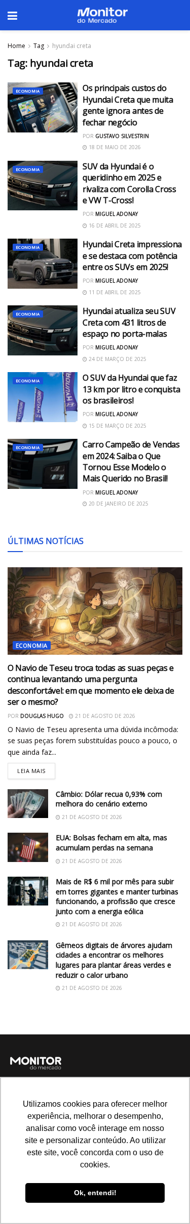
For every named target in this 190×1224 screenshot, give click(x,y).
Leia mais (36, 769)
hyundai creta (71, 45)
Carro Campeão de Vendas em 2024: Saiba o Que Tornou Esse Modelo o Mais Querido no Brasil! (131, 461)
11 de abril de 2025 (114, 292)
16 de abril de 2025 (114, 225)
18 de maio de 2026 (114, 147)
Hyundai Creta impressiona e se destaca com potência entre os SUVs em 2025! (132, 256)
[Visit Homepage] (102, 15)
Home (16, 45)
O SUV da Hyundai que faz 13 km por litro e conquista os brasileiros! (131, 389)
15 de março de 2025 (116, 425)
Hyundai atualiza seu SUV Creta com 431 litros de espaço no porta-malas (129, 322)
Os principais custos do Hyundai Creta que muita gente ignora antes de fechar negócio (128, 104)
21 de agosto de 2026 (104, 715)
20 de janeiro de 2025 (117, 503)
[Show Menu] (12, 15)
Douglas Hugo (42, 715)
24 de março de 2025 (116, 358)
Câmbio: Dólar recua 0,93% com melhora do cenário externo (109, 799)
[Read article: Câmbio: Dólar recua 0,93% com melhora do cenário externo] (28, 803)
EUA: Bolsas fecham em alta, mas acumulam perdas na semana (111, 842)
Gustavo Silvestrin (122, 136)
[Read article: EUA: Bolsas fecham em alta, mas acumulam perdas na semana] (28, 847)
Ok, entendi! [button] (95, 1193)
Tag (38, 45)
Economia (28, 91)
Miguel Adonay (116, 213)
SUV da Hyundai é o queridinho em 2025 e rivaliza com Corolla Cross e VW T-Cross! (129, 183)
